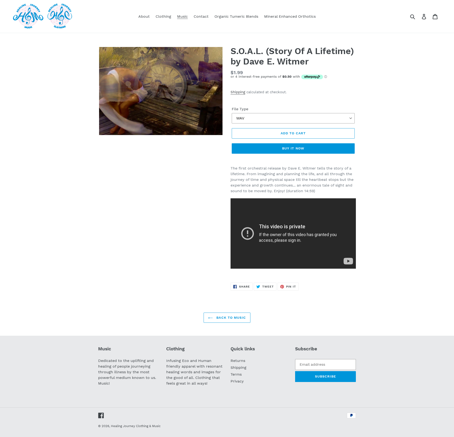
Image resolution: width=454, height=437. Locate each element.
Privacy (237, 381)
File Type (240, 109)
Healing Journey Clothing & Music (136, 426)
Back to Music (230, 317)
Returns (238, 360)
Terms (236, 374)
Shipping (238, 92)
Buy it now (293, 148)
